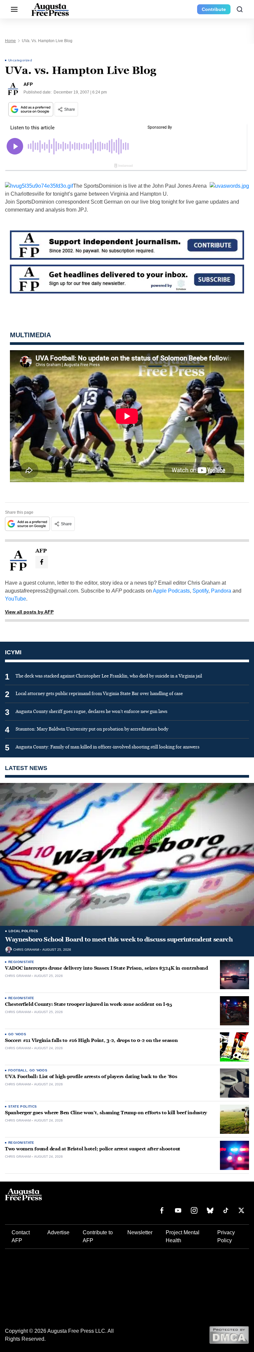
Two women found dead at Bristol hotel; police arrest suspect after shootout (92, 1149)
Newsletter (139, 1232)
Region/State (21, 962)
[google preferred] (31, 109)
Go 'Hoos (17, 1034)
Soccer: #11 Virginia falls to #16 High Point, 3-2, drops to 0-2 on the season (91, 1040)
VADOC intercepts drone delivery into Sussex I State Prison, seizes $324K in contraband (106, 968)
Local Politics (23, 931)
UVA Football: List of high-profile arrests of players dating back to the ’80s (91, 1076)
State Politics (22, 1106)
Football (17, 1070)
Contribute (214, 9)
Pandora (221, 591)
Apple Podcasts (171, 591)
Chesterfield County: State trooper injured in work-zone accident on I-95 (88, 1004)
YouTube (15, 599)
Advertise (58, 1232)
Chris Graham (26, 949)
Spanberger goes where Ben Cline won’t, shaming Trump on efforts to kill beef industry (106, 1113)
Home (10, 40)
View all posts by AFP (29, 611)
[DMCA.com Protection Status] (229, 1334)
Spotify (200, 591)
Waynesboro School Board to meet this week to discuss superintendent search (119, 939)
